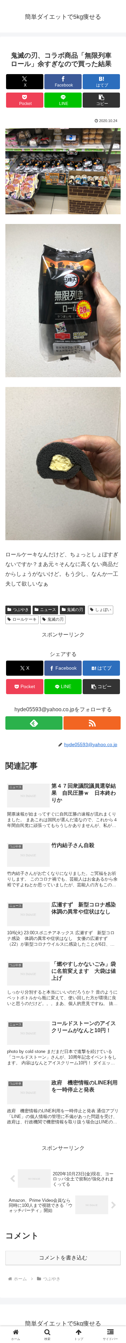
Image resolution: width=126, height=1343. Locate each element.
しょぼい (103, 609)
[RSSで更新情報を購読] (92, 723)
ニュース (48, 609)
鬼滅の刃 (75, 609)
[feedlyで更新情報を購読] (33, 723)
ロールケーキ (24, 619)
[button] (101, 100)
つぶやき (21, 609)
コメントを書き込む (63, 1258)
